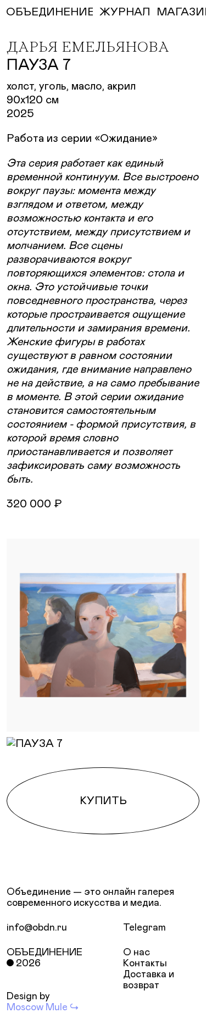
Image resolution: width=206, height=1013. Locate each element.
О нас (136, 952)
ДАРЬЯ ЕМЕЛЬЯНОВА (88, 48)
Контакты (145, 963)
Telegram (144, 928)
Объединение (44, 952)
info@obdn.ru (37, 928)
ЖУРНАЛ (124, 12)
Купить (103, 800)
